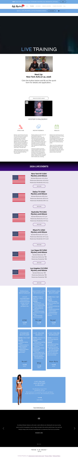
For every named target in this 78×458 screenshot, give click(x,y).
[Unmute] (29, 70)
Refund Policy (56, 456)
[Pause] (27, 70)
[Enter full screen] (51, 70)
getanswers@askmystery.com (36, 456)
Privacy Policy (48, 456)
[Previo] (3, 428)
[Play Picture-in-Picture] (49, 70)
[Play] (58, 10)
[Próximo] (74, 428)
